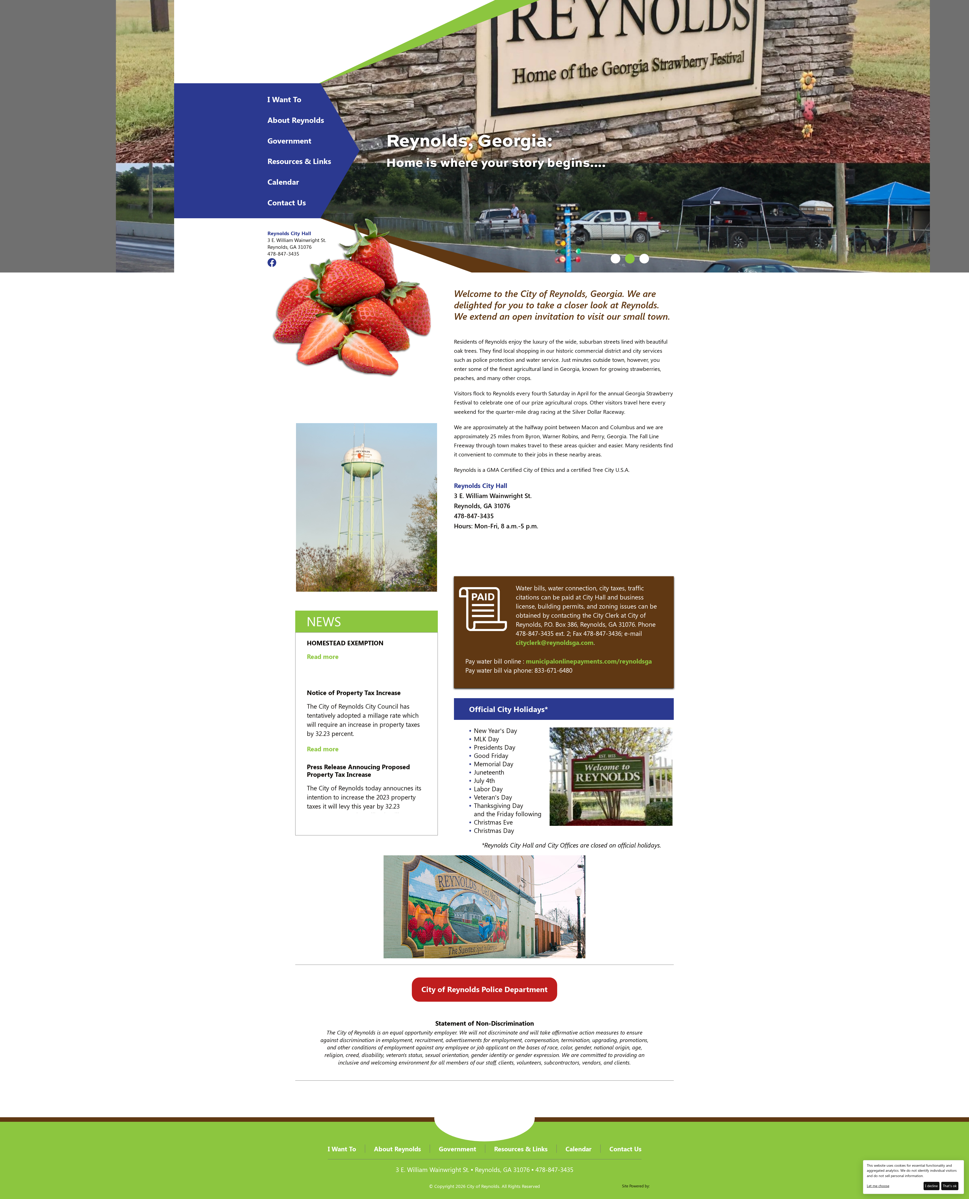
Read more (323, 681)
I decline (931, 1185)
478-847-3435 (283, 253)
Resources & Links (299, 161)
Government (289, 140)
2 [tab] (630, 259)
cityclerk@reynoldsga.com (555, 642)
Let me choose (878, 1185)
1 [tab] (615, 259)
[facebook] (271, 262)
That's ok (950, 1185)
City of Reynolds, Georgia (313, 41)
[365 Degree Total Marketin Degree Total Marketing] (676, 1186)
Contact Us (286, 202)
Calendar (283, 182)
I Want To (284, 99)
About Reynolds (295, 120)
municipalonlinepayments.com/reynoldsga (589, 661)
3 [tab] (644, 259)
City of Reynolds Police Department (484, 989)
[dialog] (913, 1177)
